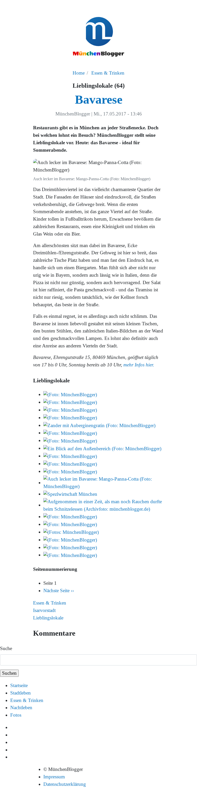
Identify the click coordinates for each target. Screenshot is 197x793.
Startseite (19, 685)
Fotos (15, 715)
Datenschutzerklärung (64, 784)
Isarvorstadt (44, 610)
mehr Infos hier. (138, 364)
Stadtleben (20, 693)
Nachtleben (21, 707)
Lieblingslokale (48, 617)
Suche (6, 648)
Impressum (54, 776)
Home (79, 73)
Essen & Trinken (107, 73)
